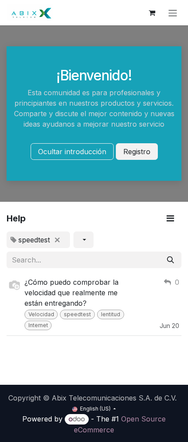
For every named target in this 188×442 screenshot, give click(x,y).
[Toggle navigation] (172, 12)
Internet (38, 325)
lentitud (110, 314)
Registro (136, 151)
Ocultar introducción (72, 151)
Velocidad (41, 314)
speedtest (77, 314)
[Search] (170, 260)
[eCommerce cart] (151, 12)
